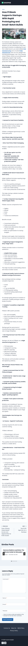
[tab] (11, 561)
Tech (3, 9)
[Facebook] (3, 643)
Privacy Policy (14, 630)
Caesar (6, 554)
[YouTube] (5, 643)
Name (5, 598)
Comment (6, 579)
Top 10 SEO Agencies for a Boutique (22, 529)
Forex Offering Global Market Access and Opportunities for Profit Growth (6, 531)
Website (5, 611)
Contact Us (7, 628)
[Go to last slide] (4, 553)
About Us (13, 628)
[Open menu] (25, 3)
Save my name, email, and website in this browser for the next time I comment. (14, 615)
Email (5, 604)
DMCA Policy (21, 628)
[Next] (24, 553)
